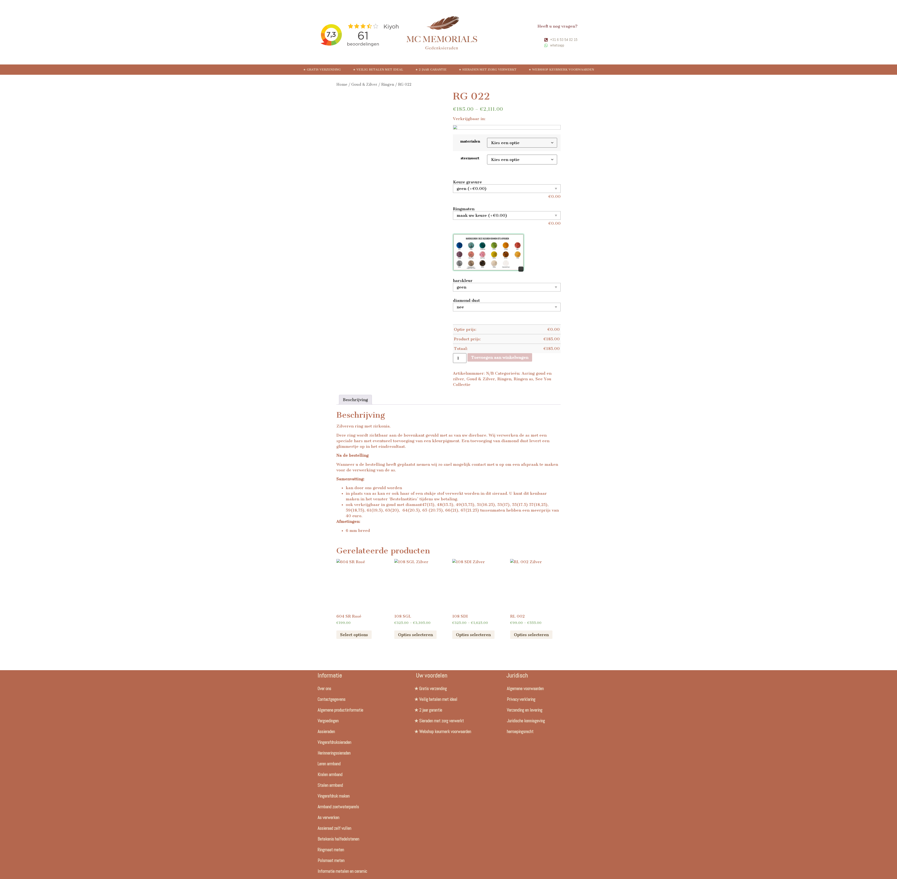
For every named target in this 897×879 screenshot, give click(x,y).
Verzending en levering (524, 710)
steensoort (470, 158)
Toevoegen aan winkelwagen (499, 357)
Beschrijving (355, 399)
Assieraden (326, 731)
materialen (470, 141)
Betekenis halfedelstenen (338, 839)
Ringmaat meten (331, 850)
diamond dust (466, 300)
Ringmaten (463, 209)
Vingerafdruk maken (334, 796)
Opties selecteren (415, 634)
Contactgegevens (331, 699)
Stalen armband (330, 785)
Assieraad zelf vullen (334, 828)
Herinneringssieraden (334, 753)
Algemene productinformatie (340, 710)
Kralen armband (330, 774)
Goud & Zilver (364, 84)
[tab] (355, 400)
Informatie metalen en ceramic (342, 871)
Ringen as (523, 379)
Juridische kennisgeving (526, 721)
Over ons (324, 688)
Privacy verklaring (521, 699)
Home (341, 84)
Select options (354, 634)
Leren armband (329, 764)
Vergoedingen (328, 721)
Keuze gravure (467, 182)
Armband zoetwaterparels (338, 807)
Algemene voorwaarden (525, 688)
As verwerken (328, 817)
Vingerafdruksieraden (334, 742)
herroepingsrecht (520, 731)
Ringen (387, 84)
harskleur (463, 280)
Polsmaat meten (331, 860)
